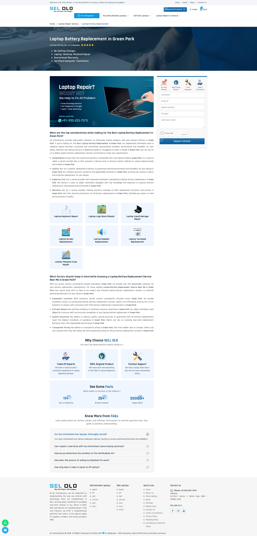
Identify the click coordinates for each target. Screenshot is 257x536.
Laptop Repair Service (68, 24)
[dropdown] (95, 15)
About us (150, 493)
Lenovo (95, 499)
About (185, 2)
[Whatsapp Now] (5, 523)
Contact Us (202, 2)
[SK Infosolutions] (61, 9)
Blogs (192, 2)
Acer (94, 503)
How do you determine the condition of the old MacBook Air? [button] (84, 453)
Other (121, 509)
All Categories (87, 15)
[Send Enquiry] (5, 530)
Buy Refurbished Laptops (114, 15)
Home (177, 2)
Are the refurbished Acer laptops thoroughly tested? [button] (80, 434)
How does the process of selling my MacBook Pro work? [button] (81, 460)
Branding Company (157, 533)
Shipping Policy (152, 519)
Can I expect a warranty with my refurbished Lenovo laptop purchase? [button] (89, 446)
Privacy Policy (151, 516)
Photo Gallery (151, 496)
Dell (93, 496)
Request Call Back (182, 141)
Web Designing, (124, 533)
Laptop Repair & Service (167, 15)
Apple (94, 489)
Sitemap (149, 503)
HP (93, 493)
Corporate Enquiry (174, 9)
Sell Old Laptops (141, 15)
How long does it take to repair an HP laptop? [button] (77, 467)
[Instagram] (178, 511)
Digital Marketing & (140, 533)
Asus (94, 506)
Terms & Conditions (154, 513)
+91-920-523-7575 (188, 490)
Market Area (151, 506)
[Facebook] (172, 511)
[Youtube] (184, 511)
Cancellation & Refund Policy (155, 525)
